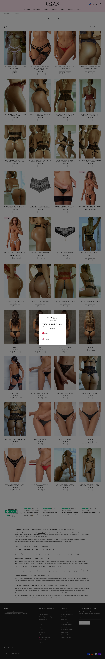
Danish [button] (46, 333)
